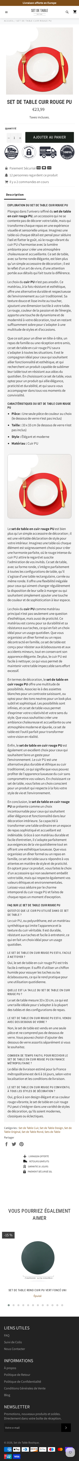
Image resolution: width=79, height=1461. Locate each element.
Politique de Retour (17, 1375)
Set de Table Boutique (26, 1442)
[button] (8, 1305)
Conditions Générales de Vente (25, 1388)
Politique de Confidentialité (22, 1381)
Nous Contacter (14, 1349)
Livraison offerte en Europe (39, 3)
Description (15, 194)
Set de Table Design (51, 1128)
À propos (10, 1368)
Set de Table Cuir (28, 1128)
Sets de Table (52, 1132)
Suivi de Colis (13, 1342)
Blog (7, 1395)
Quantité (10, 128)
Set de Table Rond (32, 1132)
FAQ (7, 1335)
